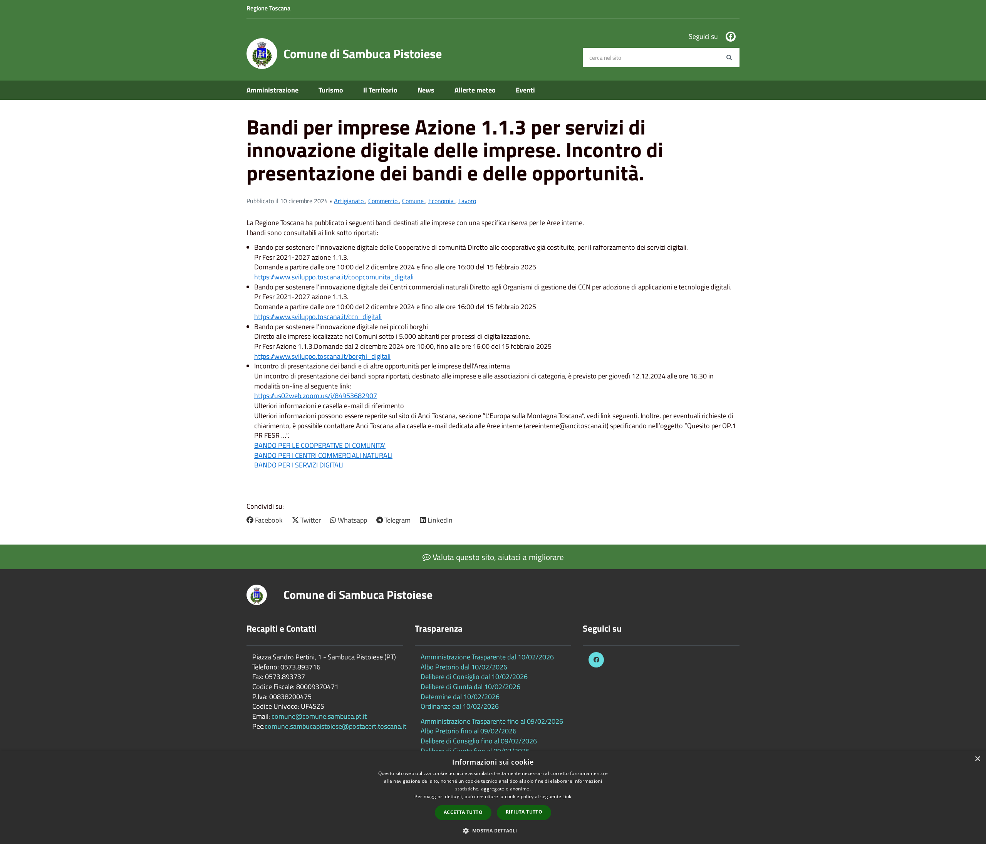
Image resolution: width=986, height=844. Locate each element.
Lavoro (467, 200)
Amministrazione (272, 90)
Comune (413, 200)
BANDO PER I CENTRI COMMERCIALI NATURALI (323, 455)
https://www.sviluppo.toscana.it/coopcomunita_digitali (334, 277)
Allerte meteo (475, 90)
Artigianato (349, 200)
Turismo (331, 90)
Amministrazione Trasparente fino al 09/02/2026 (492, 721)
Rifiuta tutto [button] (524, 812)
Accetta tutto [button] (463, 812)
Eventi (525, 90)
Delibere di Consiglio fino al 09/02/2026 (479, 741)
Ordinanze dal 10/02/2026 (460, 706)
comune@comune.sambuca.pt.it (319, 716)
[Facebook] (731, 37)
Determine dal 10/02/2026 (460, 696)
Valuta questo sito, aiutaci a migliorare (497, 557)
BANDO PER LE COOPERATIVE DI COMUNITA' (320, 445)
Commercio (383, 200)
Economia (441, 200)
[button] (493, 830)
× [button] (977, 759)
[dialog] (493, 797)
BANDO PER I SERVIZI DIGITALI (299, 465)
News (426, 90)
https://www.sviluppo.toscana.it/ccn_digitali (318, 316)
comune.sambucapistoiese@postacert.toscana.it (335, 726)
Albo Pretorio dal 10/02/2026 (464, 667)
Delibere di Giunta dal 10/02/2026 (470, 686)
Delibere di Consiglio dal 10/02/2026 (474, 676)
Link (566, 796)
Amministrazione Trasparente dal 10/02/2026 (487, 657)
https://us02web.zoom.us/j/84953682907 (315, 395)
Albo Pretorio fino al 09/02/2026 (468, 731)
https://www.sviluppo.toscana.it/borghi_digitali (322, 356)
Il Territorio (380, 90)
